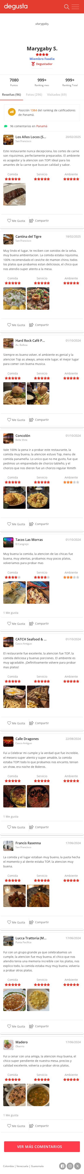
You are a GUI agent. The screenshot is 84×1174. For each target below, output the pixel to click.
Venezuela (22, 1166)
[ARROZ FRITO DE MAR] (38, 796)
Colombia (8, 1166)
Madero (21, 1042)
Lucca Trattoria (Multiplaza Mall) (30, 938)
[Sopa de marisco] (38, 1095)
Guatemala (37, 1166)
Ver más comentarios (40, 1146)
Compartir (42, 220)
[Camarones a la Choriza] (38, 497)
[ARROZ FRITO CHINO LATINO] (14, 796)
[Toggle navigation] (75, 7)
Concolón (22, 435)
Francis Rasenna (28, 843)
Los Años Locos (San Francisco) (30, 137)
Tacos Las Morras (29, 539)
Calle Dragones (27, 739)
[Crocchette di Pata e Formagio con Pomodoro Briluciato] (14, 895)
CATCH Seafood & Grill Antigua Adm (30, 639)
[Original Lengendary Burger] (38, 393)
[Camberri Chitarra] (38, 895)
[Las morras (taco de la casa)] (38, 592)
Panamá (41, 126)
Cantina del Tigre (28, 236)
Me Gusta (18, 221)
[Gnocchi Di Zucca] (38, 999)
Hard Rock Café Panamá (30, 340)
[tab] (11, 94)
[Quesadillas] (14, 592)
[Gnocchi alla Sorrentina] (14, 999)
